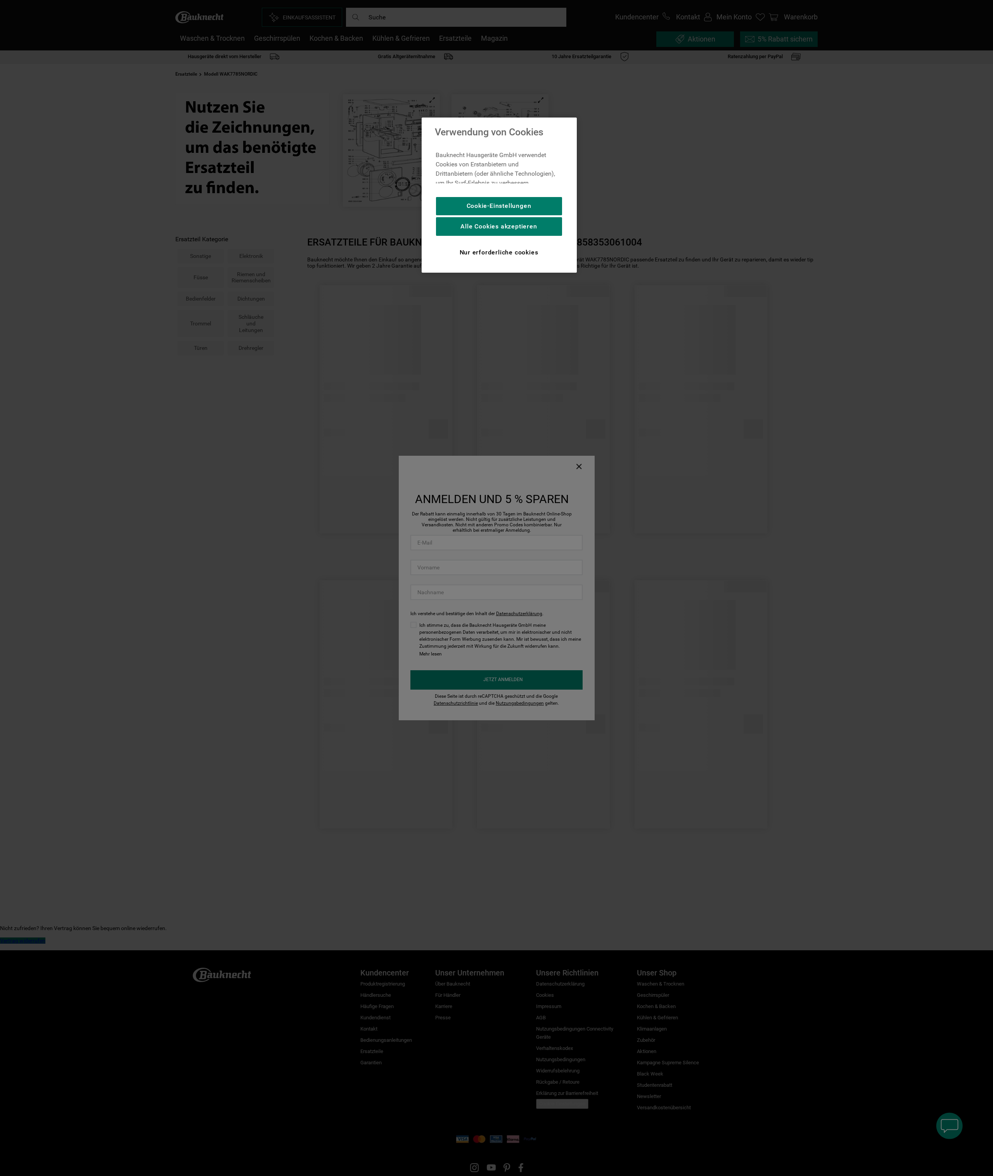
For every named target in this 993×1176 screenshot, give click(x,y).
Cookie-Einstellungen (499, 205)
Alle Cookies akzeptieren (498, 226)
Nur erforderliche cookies (499, 252)
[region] (499, 195)
